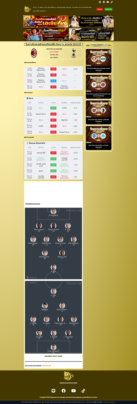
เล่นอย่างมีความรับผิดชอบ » (109, 402)
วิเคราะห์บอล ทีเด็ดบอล (50, 7)
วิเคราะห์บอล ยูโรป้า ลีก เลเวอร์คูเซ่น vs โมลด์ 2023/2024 (98, 69)
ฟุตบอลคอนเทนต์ (61, 7)
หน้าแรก (35, 7)
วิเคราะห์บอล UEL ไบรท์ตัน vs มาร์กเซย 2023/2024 (99, 146)
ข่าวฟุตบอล (41, 7)
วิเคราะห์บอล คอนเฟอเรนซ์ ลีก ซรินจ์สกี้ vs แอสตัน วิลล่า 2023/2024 (98, 95)
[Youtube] (108, 2)
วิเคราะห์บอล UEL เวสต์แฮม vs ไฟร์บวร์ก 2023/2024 (98, 120)
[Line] (100, 2)
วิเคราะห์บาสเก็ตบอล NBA (85, 7)
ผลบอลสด (68, 7)
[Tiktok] (112, 2)
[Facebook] (104, 2)
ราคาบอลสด (75, 7)
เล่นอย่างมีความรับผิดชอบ (39, 11)
